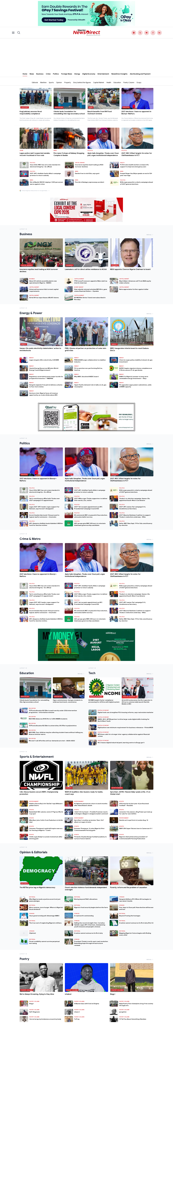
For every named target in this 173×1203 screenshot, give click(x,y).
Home (25, 74)
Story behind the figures (82, 83)
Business (39, 74)
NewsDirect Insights (119, 74)
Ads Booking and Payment (140, 74)
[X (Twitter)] (140, 32)
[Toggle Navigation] (13, 33)
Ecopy (139, 83)
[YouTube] (146, 32)
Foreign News (66, 74)
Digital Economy (88, 74)
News (32, 74)
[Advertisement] (86, 53)
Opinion (59, 83)
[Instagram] (133, 32)
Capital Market (98, 83)
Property (67, 83)
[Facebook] (153, 32)
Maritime (43, 83)
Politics (56, 74)
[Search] (19, 33)
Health (108, 83)
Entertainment (103, 74)
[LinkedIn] (159, 32)
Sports (51, 83)
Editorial (35, 83)
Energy (77, 74)
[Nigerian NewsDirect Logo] (86, 33)
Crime (48, 74)
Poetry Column (128, 83)
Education (117, 83)
